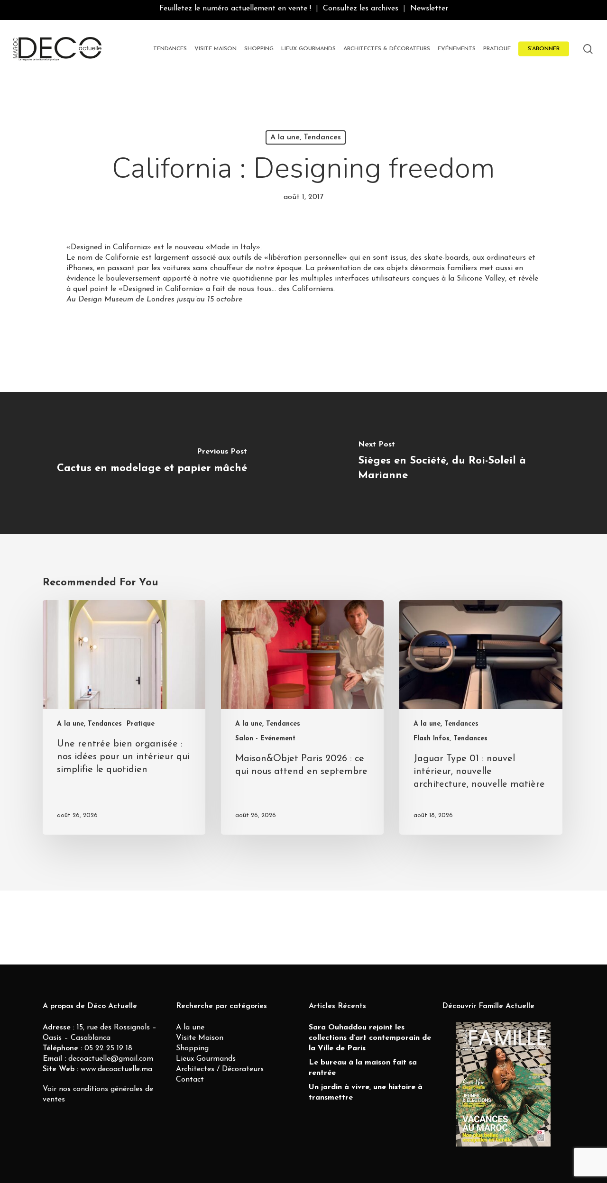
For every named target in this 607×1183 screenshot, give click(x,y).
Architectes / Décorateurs (220, 1069)
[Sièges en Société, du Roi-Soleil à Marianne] (455, 463)
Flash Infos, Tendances (450, 738)
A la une (190, 1027)
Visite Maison (199, 1038)
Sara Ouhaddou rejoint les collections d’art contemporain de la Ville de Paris (370, 1038)
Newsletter (429, 8)
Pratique (141, 724)
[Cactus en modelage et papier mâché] (152, 463)
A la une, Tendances (305, 137)
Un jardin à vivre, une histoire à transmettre (366, 1092)
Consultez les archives (360, 8)
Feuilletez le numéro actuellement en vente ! (235, 8)
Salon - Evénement (265, 738)
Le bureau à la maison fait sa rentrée (363, 1068)
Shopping (192, 1048)
